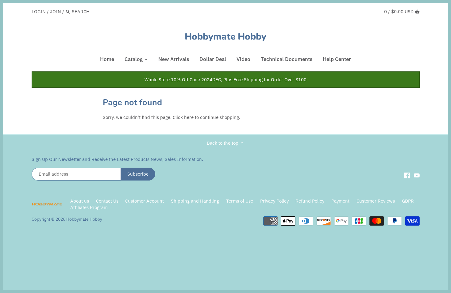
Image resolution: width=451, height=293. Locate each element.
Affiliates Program (89, 207)
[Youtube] (417, 175)
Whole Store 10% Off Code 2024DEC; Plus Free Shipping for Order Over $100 (225, 79)
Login (39, 11)
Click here (183, 117)
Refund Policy (309, 201)
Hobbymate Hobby (225, 36)
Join (55, 11)
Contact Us (107, 201)
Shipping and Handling (195, 201)
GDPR (408, 201)
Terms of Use (239, 201)
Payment (340, 201)
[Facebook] (407, 175)
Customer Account (144, 201)
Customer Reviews (376, 201)
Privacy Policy (275, 201)
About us (79, 201)
